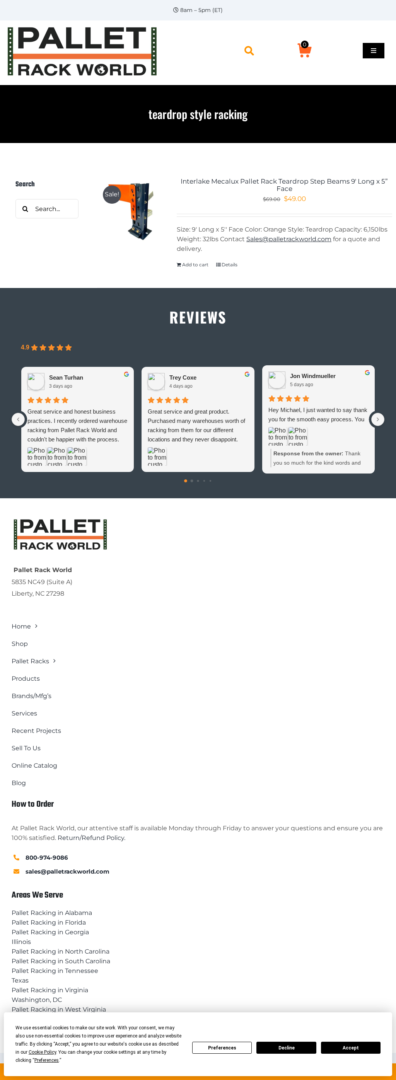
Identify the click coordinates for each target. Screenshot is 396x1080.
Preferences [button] (46, 1060)
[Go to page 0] (185, 481)
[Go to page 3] (204, 481)
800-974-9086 (47, 857)
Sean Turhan (66, 377)
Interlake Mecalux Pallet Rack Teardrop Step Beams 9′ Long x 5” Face (284, 184)
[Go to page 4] (210, 481)
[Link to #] (249, 51)
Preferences (222, 1048)
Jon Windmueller (313, 376)
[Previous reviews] (18, 419)
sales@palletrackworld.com (67, 871)
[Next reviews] (377, 419)
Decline (286, 1048)
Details (229, 264)
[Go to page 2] (198, 481)
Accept (351, 1048)
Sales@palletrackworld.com (288, 239)
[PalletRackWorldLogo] (81, 27)
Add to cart (195, 264)
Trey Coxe (182, 377)
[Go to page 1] (192, 481)
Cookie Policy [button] (42, 1052)
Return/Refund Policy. (91, 838)
